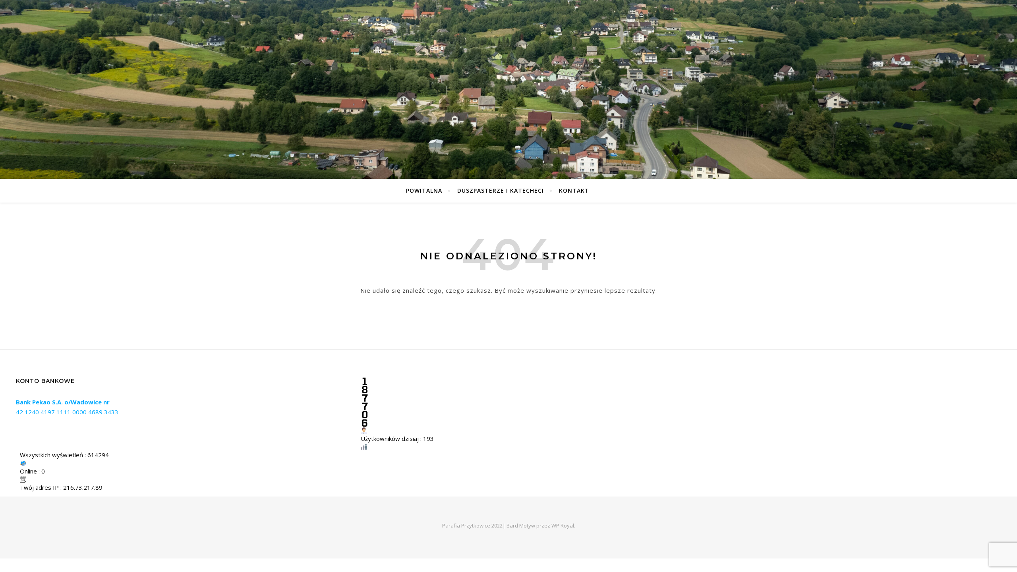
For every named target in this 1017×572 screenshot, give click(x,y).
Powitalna (424, 190)
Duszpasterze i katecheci (500, 190)
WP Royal (562, 525)
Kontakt (574, 190)
